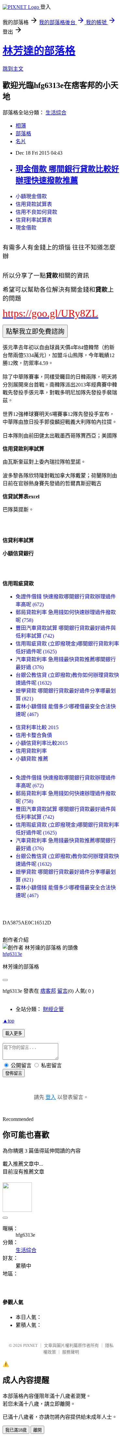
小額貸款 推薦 (32, 759)
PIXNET (30, 1345)
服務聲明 (70, 1351)
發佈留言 (13, 1073)
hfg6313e (12, 954)
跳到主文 (13, 69)
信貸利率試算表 (34, 220)
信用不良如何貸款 (36, 212)
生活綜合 (56, 112)
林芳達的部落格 (39, 51)
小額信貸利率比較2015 (42, 743)
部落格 (23, 133)
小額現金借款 (31, 196)
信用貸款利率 (31, 751)
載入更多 (13, 1033)
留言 (62, 991)
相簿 (21, 126)
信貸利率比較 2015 (37, 727)
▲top (8, 1020)
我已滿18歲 (16, 1430)
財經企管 (53, 1009)
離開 (37, 1430)
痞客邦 (48, 991)
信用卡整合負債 (34, 735)
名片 (21, 141)
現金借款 (26, 228)
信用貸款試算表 (34, 204)
